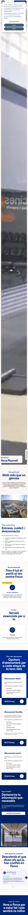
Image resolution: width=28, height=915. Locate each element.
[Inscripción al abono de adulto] (22, 701)
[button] (2, 877)
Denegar (14, 28)
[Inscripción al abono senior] (22, 776)
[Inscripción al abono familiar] (22, 742)
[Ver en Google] (4, 873)
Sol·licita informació (13, 813)
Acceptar (14, 25)
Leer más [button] (5, 882)
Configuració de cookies (14, 21)
